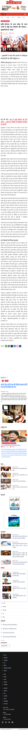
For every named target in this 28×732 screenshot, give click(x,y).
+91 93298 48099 (7, 714)
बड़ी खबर (2, 21)
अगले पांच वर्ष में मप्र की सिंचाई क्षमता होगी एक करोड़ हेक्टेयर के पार (14, 385)
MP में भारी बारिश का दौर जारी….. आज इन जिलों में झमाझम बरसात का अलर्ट (14, 122)
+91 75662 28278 (7, 719)
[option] (3, 18)
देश (2, 380)
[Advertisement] (14, 102)
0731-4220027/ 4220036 (8, 709)
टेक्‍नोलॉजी (13, 17)
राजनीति (2, 17)
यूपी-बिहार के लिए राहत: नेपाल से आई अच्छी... (10, 445)
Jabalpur (7, 718)
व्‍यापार (8, 17)
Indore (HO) (8, 708)
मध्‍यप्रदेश (7, 21)
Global (18, 17)
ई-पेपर (24, 17)
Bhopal (7, 713)
